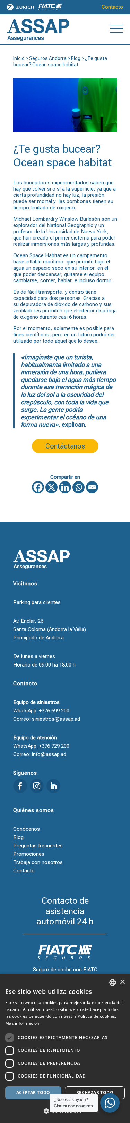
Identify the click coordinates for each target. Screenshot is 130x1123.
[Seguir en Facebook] (20, 786)
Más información (22, 1023)
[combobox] (112, 982)
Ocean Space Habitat (37, 255)
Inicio (19, 58)
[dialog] (65, 1048)
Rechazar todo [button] (94, 1093)
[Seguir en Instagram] (37, 786)
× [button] (122, 982)
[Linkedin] (65, 487)
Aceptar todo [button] (33, 1093)
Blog (75, 58)
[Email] (92, 487)
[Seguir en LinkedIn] (53, 786)
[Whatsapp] (78, 487)
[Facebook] (38, 487)
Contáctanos (65, 446)
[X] (51, 487)
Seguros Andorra (48, 58)
